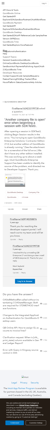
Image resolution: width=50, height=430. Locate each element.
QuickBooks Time (13, 69)
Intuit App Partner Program (21, 388)
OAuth (33, 19)
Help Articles (36, 82)
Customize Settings (35, 423)
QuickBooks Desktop (18, 63)
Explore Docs (19, 45)
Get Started (8, 16)
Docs (17, 38)
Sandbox (19, 19)
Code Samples (36, 35)
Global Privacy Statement (28, 405)
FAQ (19, 79)
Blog (5, 50)
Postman (26, 19)
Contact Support (10, 76)
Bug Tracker (26, 79)
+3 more (25, 197)
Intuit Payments (17, 66)
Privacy (23, 382)
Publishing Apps (31, 66)
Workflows (41, 19)
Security (35, 382)
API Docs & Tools (10, 10)
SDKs (12, 19)
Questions (25, 82)
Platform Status (14, 82)
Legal (14, 382)
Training (13, 79)
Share (39, 209)
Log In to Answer (25, 281)
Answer (25, 209)
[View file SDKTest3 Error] (15, 180)
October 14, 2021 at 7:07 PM (23, 115)
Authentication (19, 51)
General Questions (11, 60)
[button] (23, 184)
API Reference (24, 35)
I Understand (14, 423)
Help (5, 53)
